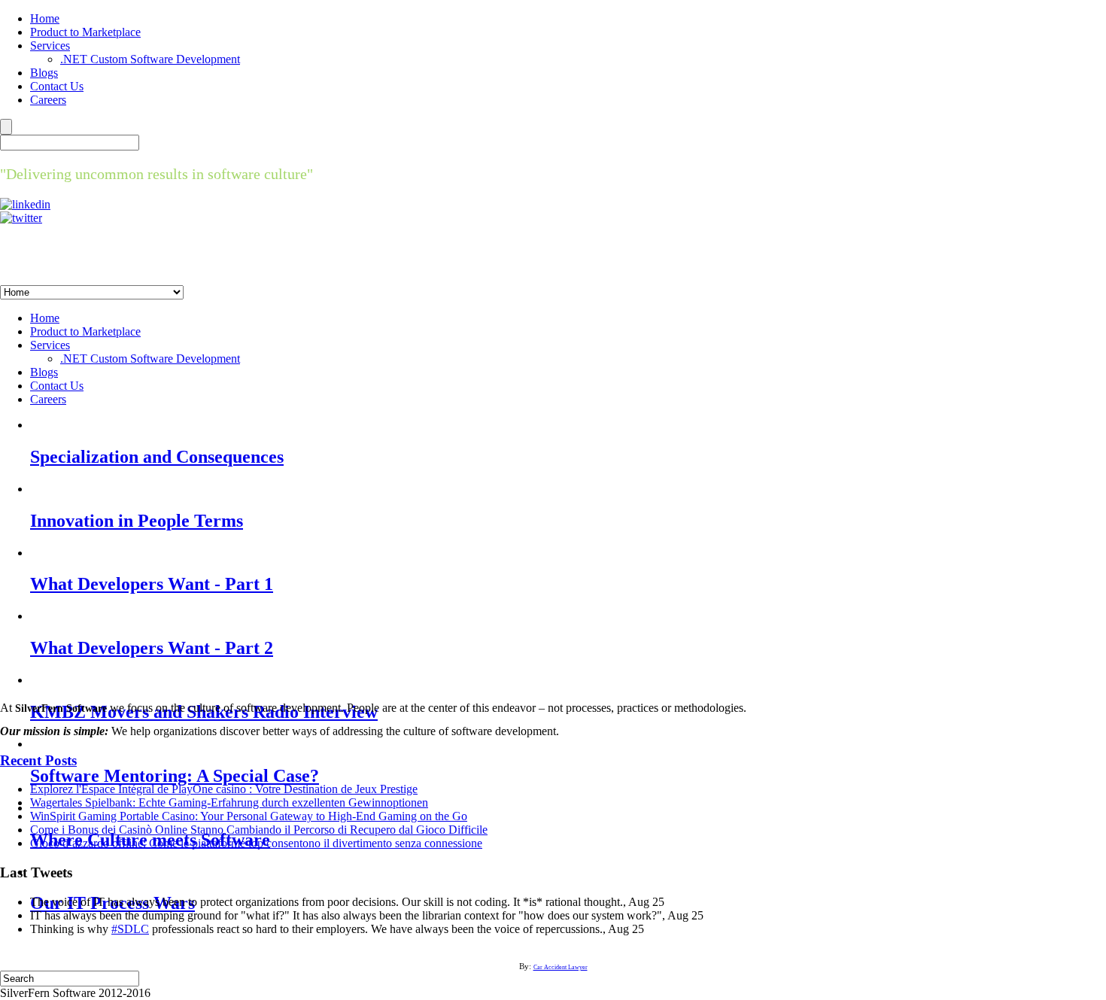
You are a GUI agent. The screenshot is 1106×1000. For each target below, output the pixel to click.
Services (50, 45)
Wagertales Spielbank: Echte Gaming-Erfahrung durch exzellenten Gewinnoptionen (229, 802)
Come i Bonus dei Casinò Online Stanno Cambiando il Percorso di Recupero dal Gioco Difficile (259, 829)
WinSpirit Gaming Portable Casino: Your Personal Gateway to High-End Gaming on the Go (248, 816)
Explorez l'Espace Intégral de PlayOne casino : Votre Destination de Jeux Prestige (224, 789)
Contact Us (57, 86)
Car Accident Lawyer (560, 967)
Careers (48, 99)
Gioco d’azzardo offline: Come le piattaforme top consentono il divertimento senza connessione (256, 843)
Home (44, 18)
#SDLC (130, 928)
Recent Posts (38, 760)
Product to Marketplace (85, 32)
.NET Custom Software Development (150, 59)
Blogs (44, 72)
